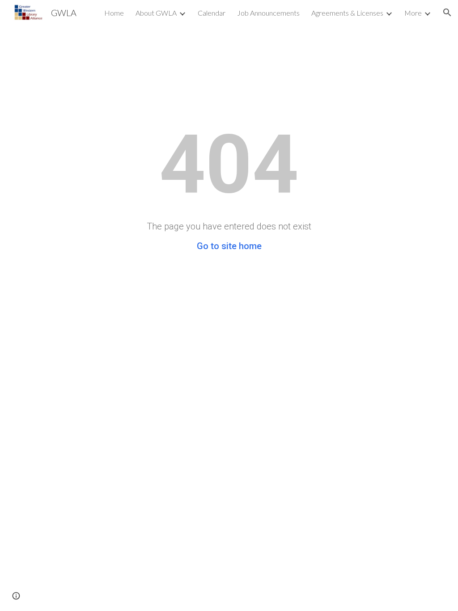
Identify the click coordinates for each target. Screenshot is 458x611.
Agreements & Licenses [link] (347, 12)
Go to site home (229, 246)
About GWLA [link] (156, 12)
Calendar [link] (211, 12)
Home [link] (114, 12)
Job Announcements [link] (268, 12)
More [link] (413, 12)
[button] (447, 12)
